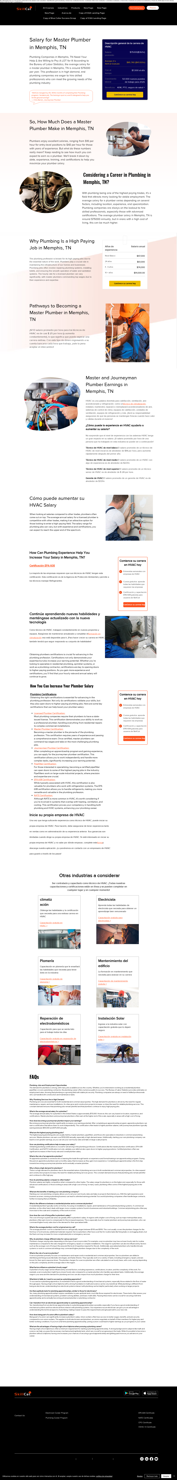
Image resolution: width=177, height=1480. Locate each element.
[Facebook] (151, 1459)
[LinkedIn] (146, 1459)
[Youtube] (156, 1459)
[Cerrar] (174, 1476)
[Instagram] (142, 1459)
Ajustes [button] (140, 1476)
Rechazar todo (152, 1476)
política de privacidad (104, 1476)
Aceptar (166, 1476)
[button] (62, 8)
